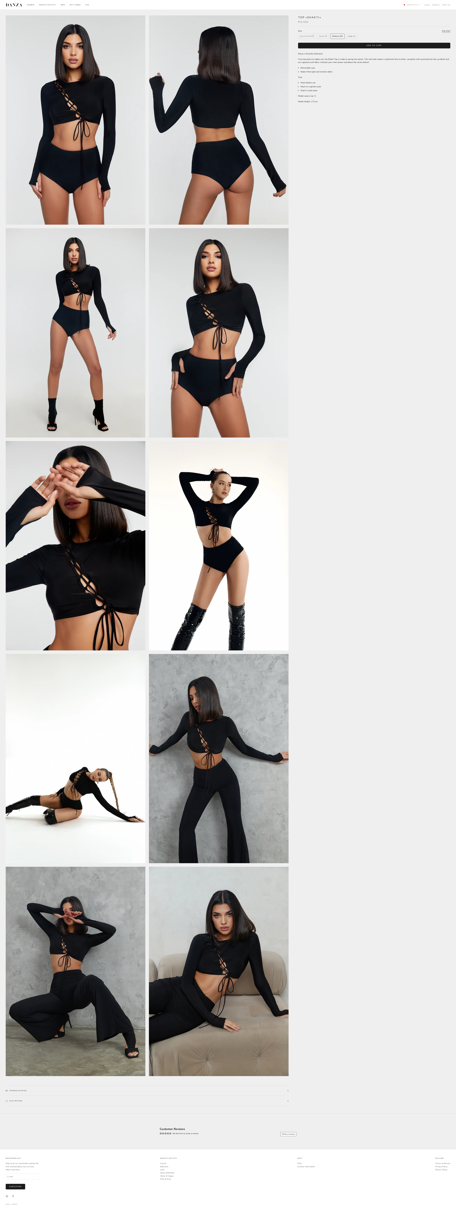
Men (63, 5)
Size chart (446, 31)
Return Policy (441, 1169)
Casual (163, 1163)
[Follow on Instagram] (7, 1196)
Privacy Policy (441, 1166)
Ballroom (164, 1166)
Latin (162, 1169)
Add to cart (374, 45)
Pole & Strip (165, 1179)
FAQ (87, 5)
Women (30, 5)
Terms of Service (442, 1163)
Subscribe (15, 1186)
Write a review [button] (288, 1134)
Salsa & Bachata (167, 1172)
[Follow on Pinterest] (13, 1196)
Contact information (306, 1166)
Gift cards (75, 5)
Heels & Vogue (166, 1176)
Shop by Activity (47, 5)
